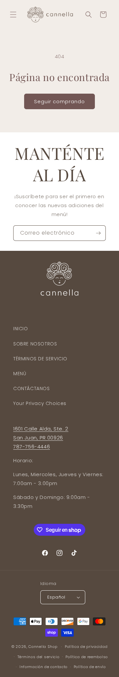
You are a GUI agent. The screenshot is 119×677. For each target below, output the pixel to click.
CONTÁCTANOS (31, 388)
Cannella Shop (42, 646)
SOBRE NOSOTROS (35, 343)
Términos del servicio (39, 656)
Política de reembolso (86, 656)
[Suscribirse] (98, 233)
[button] (13, 14)
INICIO (20, 328)
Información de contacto (43, 666)
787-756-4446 (31, 446)
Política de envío (90, 666)
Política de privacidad (86, 646)
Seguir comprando (59, 101)
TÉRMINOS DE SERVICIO (40, 358)
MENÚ (19, 373)
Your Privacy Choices (39, 403)
